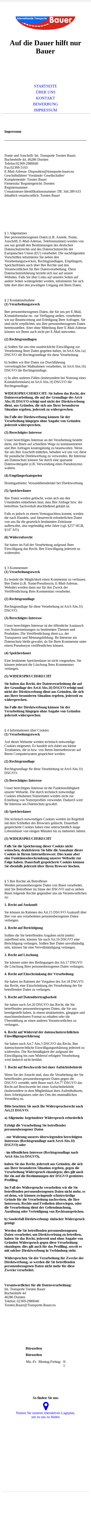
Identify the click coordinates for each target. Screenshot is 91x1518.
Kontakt (45, 98)
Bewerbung (45, 104)
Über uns (45, 92)
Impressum (45, 110)
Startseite (45, 86)
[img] (45, 24)
